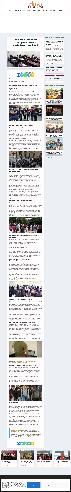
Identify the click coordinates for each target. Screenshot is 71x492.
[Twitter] (22, 75)
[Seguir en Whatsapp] (56, 78)
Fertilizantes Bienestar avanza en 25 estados (54, 119)
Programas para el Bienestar (55, 10)
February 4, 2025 (33, 436)
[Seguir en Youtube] (54, 78)
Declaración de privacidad (12, 489)
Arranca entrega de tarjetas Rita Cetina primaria (54, 136)
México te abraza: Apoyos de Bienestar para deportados (43, 463)
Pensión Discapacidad (31, 10)
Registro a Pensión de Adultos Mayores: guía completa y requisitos (54, 42)
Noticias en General (42, 10)
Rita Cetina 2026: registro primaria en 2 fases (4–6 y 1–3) (27, 463)
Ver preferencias (62, 485)
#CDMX (33, 430)
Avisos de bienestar (51, 157)
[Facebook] (18, 75)
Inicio (10, 10)
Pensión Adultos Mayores (18, 10)
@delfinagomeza (15, 431)
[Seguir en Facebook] (51, 78)
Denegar (48, 485)
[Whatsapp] (25, 75)
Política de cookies (5, 489)
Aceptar (33, 485)
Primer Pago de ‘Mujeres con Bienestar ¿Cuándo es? (53, 68)
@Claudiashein (24, 428)
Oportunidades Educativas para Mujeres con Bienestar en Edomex (62, 463)
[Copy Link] (32, 75)
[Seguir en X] (58, 78)
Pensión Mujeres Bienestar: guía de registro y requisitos (53, 55)
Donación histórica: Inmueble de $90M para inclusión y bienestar (7, 463)
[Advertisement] (35, 24)
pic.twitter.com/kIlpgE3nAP (32, 435)
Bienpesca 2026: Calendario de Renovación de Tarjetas (54, 153)
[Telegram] (29, 75)
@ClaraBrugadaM (15, 430)
